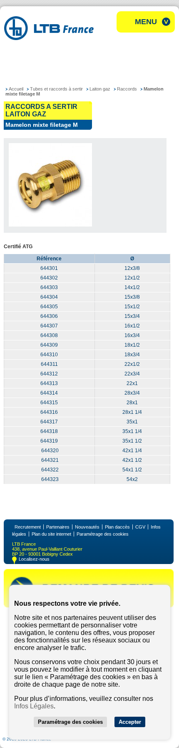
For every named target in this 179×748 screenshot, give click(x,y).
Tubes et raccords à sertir (56, 88)
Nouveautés (87, 526)
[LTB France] (49, 37)
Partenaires (58, 526)
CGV (140, 526)
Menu (146, 22)
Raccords (127, 88)
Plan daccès (117, 526)
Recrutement (28, 526)
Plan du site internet (51, 533)
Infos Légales (34, 706)
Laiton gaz (100, 88)
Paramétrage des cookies (103, 533)
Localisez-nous (34, 559)
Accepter (130, 722)
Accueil (16, 88)
